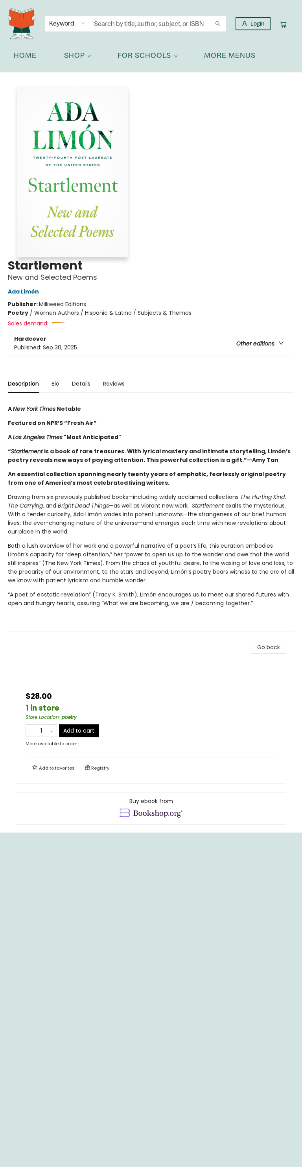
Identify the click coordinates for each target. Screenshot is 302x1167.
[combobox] (67, 23)
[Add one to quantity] (52, 730)
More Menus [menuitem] (230, 55)
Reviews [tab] (114, 384)
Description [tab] (23, 384)
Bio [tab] (55, 384)
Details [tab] (81, 384)
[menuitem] (25, 55)
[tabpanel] (151, 515)
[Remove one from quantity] (31, 730)
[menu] (151, 55)
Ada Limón (23, 291)
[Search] (218, 23)
